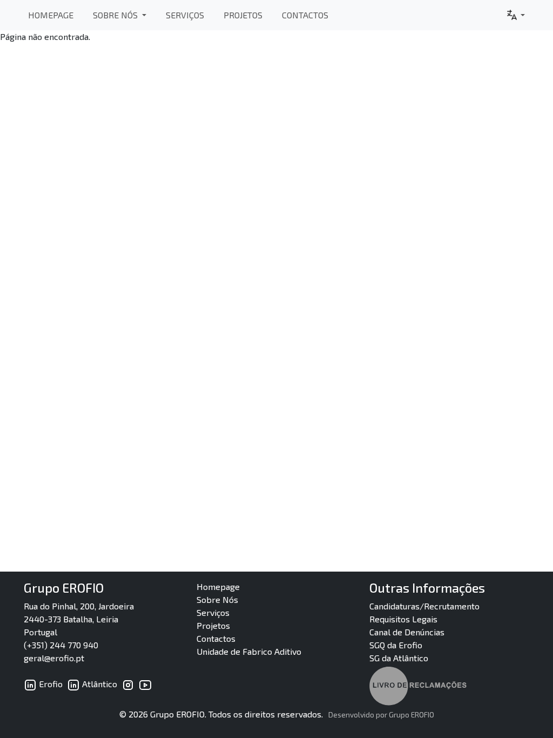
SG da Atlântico (398, 658)
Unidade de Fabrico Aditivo (249, 651)
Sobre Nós (217, 599)
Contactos (305, 15)
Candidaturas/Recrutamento (424, 606)
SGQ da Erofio (395, 645)
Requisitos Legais (403, 619)
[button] (515, 15)
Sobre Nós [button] (116, 15)
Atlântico (98, 684)
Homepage (50, 15)
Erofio (50, 684)
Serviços (185, 15)
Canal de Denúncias (406, 632)
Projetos (243, 15)
